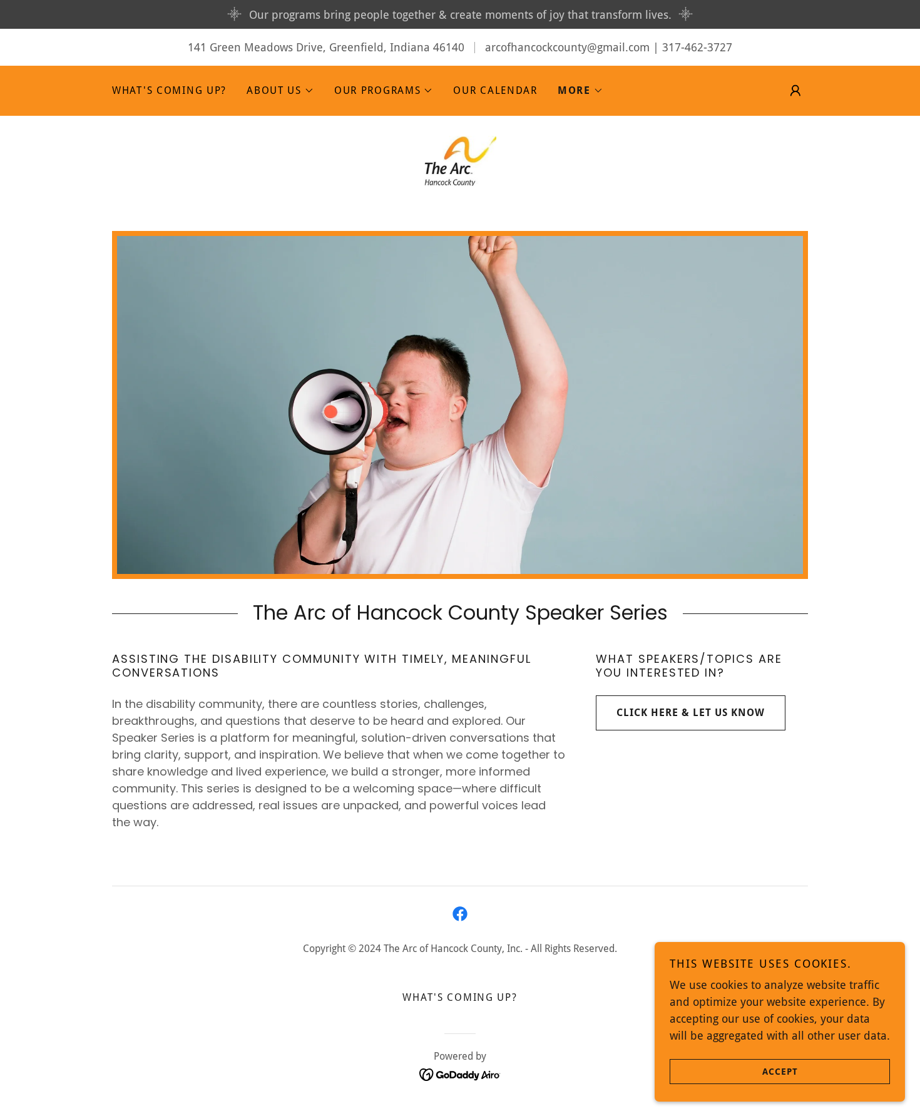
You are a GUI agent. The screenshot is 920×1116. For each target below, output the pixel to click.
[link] (460, 159)
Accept (780, 1071)
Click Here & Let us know (690, 713)
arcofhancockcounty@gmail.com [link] (567, 47)
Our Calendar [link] (495, 90)
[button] (280, 90)
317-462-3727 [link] (697, 47)
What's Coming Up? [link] (169, 90)
